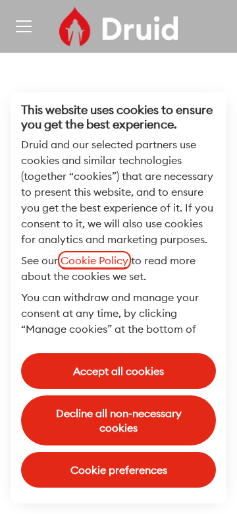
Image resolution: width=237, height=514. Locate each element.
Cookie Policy (94, 260)
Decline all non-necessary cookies (119, 420)
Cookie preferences (118, 469)
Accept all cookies (118, 371)
